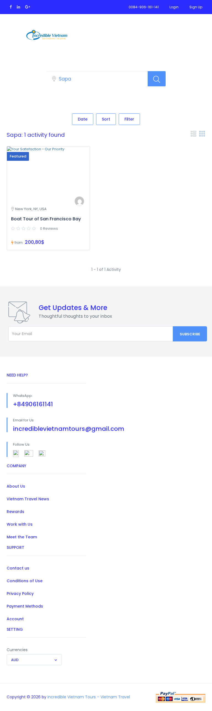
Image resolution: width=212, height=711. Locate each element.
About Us (16, 486)
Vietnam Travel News (28, 499)
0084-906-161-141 (144, 7)
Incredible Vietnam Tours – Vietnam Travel (88, 697)
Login (174, 7)
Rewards (15, 511)
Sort (106, 119)
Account (15, 619)
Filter (129, 119)
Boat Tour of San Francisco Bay (46, 219)
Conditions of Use (25, 581)
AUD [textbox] (14, 659)
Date (83, 119)
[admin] (79, 201)
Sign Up (195, 7)
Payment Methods (25, 606)
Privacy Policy (20, 593)
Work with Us (20, 524)
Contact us (18, 568)
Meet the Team (22, 537)
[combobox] (34, 659)
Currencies (17, 650)
